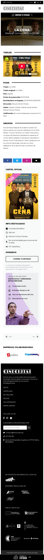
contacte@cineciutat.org (14, 433)
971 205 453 (8, 2)
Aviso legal (9, 552)
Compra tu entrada (22, 259)
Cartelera (7, 391)
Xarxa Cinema (9, 406)
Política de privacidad (20, 552)
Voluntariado (9, 402)
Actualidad (8, 395)
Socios (6, 398)
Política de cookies (32, 552)
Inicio (5, 387)
